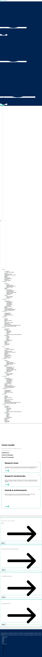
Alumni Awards (9, 296)
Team (7, 333)
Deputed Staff (9, 293)
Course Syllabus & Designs (9, 309)
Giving (7, 298)
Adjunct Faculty (9, 285)
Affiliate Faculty (9, 287)
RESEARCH (4, 316)
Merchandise (7, 343)
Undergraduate (9, 301)
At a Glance (6, 271)
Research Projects (8, 320)
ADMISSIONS (4, 311)
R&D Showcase (7, 324)
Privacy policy (5, 636)
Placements (6, 341)
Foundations (7, 328)
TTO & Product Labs (8, 322)
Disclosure (6, 279)
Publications (7, 323)
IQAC (3, 638)
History (5, 273)
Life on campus (7, 280)
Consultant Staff (9, 291)
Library (5, 307)
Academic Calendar (8, 308)
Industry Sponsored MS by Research (14, 334)
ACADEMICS (4, 299)
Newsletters (9, 331)
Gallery (5, 276)
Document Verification (9, 310)
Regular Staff (9, 289)
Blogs (7, 339)
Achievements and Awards (10, 274)
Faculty (5, 283)
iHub (5, 321)
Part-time (8, 305)
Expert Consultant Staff (11, 292)
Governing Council (8, 274)
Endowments (9, 297)
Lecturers (6, 288)
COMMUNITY (4, 281)
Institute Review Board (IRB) (10, 326)
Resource (6, 335)
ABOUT (3, 269)
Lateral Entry (9, 303)
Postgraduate (9, 304)
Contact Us (6, 344)
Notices (8, 337)
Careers (6, 419)
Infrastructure (7, 277)
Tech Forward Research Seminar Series (12, 325)
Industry (8, 332)
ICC (2, 642)
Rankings (6, 275)
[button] (21, 624)
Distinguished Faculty (10, 286)
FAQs (5, 315)
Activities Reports (8, 278)
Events (7, 336)
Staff (5, 288)
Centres (6, 318)
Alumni (5, 295)
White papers (9, 340)
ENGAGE (3, 327)
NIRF (3, 641)
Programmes (7, 301)
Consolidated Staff (10, 290)
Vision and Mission (10, 272)
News (7, 338)
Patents (6, 319)
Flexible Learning (7, 306)
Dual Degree (9, 302)
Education (8, 330)
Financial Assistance (8, 392)
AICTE (3, 640)
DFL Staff (8, 294)
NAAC (3, 639)
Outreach (6, 329)
